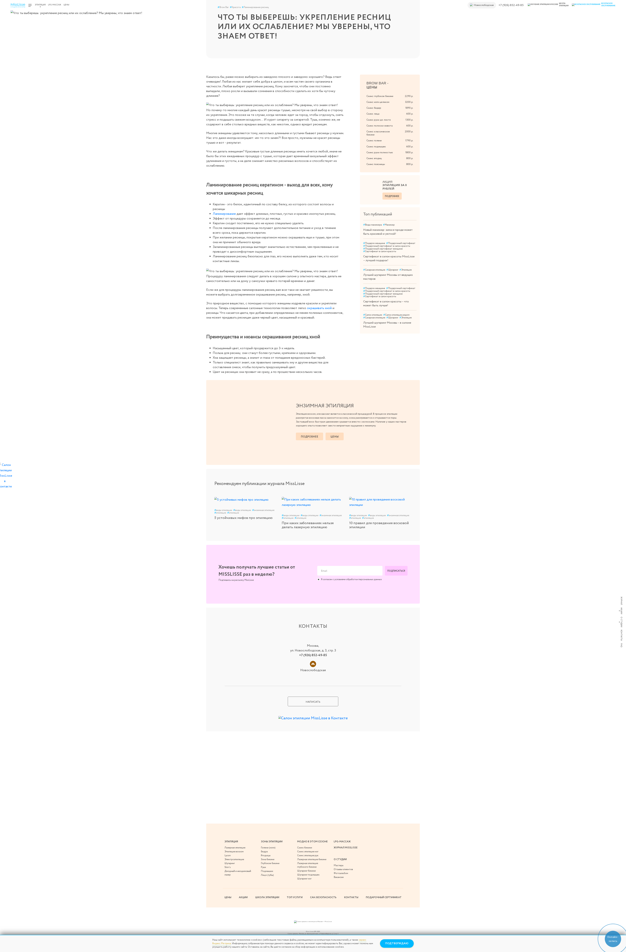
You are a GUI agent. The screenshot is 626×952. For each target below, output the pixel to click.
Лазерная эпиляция (234, 848)
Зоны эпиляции (272, 841)
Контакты (621, 635)
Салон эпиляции (372, 315)
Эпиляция (40, 4)
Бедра (264, 851)
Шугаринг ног (304, 879)
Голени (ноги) (268, 848)
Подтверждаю (397, 943)
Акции (621, 610)
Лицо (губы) (267, 875)
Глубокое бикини (270, 863)
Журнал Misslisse (346, 848)
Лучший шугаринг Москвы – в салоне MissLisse (387, 325)
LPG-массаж (54, 4)
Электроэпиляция (234, 859)
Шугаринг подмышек (308, 875)
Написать (313, 702)
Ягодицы (265, 855)
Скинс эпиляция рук (307, 855)
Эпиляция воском (234, 851)
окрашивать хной (319, 308)
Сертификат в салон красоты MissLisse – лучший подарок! (389, 258)
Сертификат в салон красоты (379, 251)
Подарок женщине (374, 243)
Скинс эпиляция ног (307, 851)
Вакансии (339, 877)
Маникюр (389, 225)
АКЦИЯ (394, 185)
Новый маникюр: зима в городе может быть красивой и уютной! (388, 232)
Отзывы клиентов (343, 869)
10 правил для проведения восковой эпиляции (379, 525)
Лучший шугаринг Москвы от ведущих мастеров (388, 277)
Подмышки (267, 871)
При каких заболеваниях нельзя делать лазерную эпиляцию (308, 525)
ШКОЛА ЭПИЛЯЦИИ (267, 897)
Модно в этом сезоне (312, 841)
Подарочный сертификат (400, 243)
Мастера (338, 865)
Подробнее (392, 196)
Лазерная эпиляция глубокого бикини (307, 865)
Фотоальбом (341, 873)
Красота (235, 7)
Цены (66, 4)
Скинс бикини (304, 848)
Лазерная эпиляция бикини (311, 859)
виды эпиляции (223, 510)
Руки (263, 867)
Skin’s (227, 867)
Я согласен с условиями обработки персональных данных (351, 579)
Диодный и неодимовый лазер (237, 873)
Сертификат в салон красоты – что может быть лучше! (386, 303)
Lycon (227, 855)
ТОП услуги (295, 897)
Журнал (621, 601)
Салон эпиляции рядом (396, 315)
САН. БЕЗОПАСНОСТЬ (323, 897)
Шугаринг (392, 270)
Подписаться (396, 571)
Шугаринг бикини (306, 871)
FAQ (621, 645)
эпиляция (220, 513)
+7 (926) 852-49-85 (511, 5)
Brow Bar (223, 7)
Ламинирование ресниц (255, 7)
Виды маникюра (372, 225)
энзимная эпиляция (263, 510)
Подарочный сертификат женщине (383, 249)
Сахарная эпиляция (374, 270)
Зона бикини (267, 859)
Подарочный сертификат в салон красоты (386, 246)
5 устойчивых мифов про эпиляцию (243, 518)
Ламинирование (224, 213)
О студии (621, 622)
